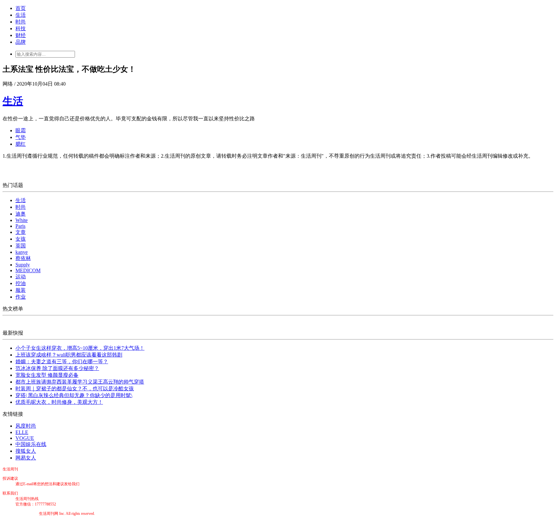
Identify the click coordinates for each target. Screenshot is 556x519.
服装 (20, 290)
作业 (20, 297)
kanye (21, 252)
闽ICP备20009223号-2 (21, 513)
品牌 (20, 42)
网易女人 (25, 457)
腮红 (20, 144)
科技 (20, 28)
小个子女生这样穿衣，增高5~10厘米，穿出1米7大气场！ (79, 348)
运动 (20, 276)
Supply (22, 264)
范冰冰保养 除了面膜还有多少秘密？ (57, 368)
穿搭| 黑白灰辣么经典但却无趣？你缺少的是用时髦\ (73, 395)
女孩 (20, 239)
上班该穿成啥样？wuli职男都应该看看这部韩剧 (68, 354)
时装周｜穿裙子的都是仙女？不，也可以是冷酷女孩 (74, 388)
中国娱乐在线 (30, 444)
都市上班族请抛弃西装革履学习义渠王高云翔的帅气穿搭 (79, 382)
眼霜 (20, 130)
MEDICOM (28, 270)
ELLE (21, 432)
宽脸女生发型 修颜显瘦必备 (47, 375)
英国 (20, 245)
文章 (20, 232)
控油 (20, 283)
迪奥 (20, 214)
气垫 (20, 137)
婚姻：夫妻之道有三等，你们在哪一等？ (61, 361)
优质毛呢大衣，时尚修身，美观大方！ (59, 402)
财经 (20, 35)
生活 (20, 15)
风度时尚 (25, 426)
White (21, 220)
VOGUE (24, 438)
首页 (20, 8)
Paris (20, 226)
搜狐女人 (25, 451)
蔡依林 (23, 258)
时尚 (20, 21)
